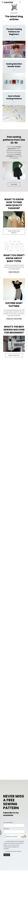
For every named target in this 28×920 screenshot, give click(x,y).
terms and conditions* (16, 851)
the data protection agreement (16, 841)
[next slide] (24, 170)
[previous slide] (4, 170)
